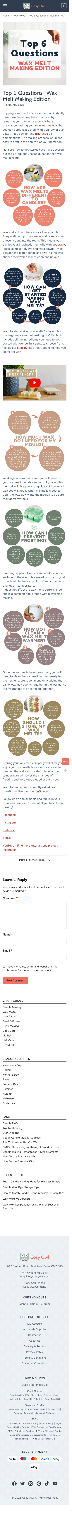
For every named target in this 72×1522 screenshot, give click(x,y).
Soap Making (11, 1025)
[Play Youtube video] (34, 382)
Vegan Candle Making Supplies (22, 1137)
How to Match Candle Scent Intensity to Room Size (33, 1193)
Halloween (9, 1098)
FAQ (38, 791)
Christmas (9, 1103)
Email (7, 950)
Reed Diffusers (11, 1021)
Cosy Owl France (34, 1282)
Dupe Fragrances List (35, 1384)
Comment (10, 898)
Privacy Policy (34, 1351)
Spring (7, 1069)
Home (6, 15)
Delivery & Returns (35, 1346)
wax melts (48, 125)
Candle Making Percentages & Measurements (30, 1151)
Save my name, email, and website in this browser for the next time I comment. (32, 968)
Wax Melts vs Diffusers (16, 1198)
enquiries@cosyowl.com (34, 1276)
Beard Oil (8, 1045)
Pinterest (9, 830)
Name (8, 934)
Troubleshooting (12, 1128)
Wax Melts (19, 15)
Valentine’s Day (12, 1065)
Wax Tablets (10, 1016)
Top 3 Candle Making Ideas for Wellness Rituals (31, 1181)
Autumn (7, 1093)
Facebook (9, 815)
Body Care (9, 1030)
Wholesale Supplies (34, 1329)
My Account (34, 1323)
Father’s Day (10, 1084)
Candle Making (12, 1007)
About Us (34, 1340)
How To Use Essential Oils (18, 1161)
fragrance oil (43, 133)
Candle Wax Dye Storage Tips (21, 1187)
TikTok (7, 838)
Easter (6, 1079)
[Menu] (8, 6)
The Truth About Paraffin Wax (21, 1142)
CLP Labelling (11, 1132)
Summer (8, 1088)
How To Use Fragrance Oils (19, 1156)
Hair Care (8, 1040)
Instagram (9, 822)
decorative (59, 244)
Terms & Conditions (34, 1357)
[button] (57, 5)
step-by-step (25, 347)
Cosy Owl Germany (34, 1286)
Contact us (34, 1334)
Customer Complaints (35, 1363)
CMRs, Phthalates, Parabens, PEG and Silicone (31, 1147)
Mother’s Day (11, 1074)
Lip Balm (8, 1035)
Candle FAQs (10, 1123)
